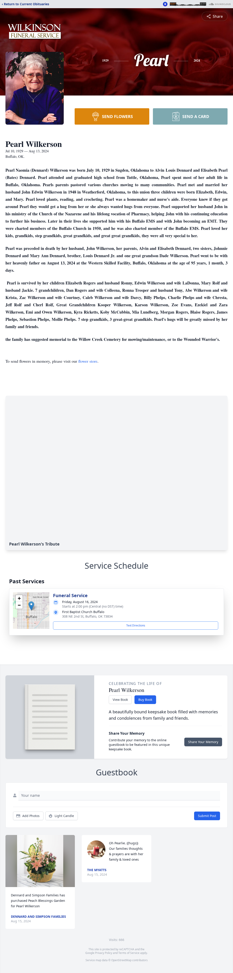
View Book (120, 699)
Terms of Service (128, 953)
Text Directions (135, 625)
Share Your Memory (203, 742)
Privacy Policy (103, 953)
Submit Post (207, 816)
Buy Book (145, 699)
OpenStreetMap (121, 960)
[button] (31, 606)
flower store (87, 361)
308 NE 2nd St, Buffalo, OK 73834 (87, 616)
